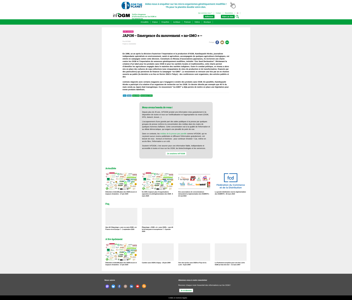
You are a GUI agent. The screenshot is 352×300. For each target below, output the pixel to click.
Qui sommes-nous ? (205, 13)
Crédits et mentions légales (177, 298)
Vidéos (197, 22)
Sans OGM (136, 95)
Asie (124, 95)
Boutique (207, 22)
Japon (129, 95)
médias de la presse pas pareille (173, 134)
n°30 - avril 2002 (128, 31)
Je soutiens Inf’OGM (176, 154)
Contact (218, 13)
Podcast (187, 22)
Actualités (144, 22)
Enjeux (155, 22)
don (227, 17)
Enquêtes (165, 22)
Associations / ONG (146, 95)
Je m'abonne (186, 290)
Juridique (176, 22)
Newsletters (229, 13)
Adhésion (209, 17)
